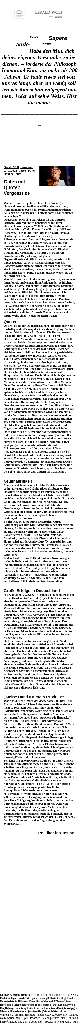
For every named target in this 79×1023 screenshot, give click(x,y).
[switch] (2, 1015)
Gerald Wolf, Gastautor (18, 167)
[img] (39, 14)
